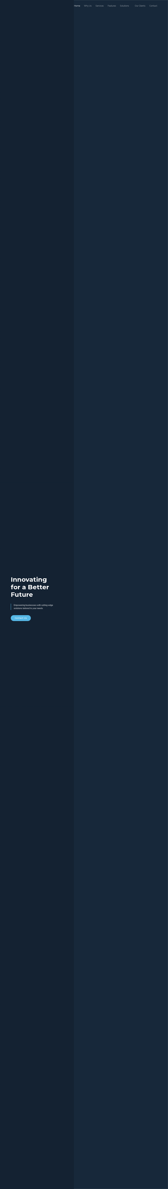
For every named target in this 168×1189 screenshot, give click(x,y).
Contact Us (21, 618)
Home (77, 6)
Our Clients (140, 6)
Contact (153, 6)
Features (112, 6)
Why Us (88, 6)
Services (100, 6)
